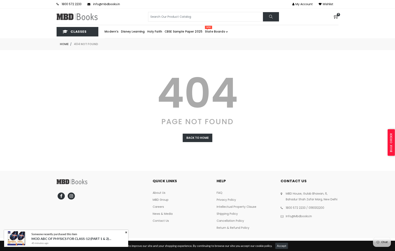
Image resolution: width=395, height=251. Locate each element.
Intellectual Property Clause (236, 207)
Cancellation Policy (230, 221)
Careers (158, 207)
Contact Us (161, 221)
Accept (281, 245)
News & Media (163, 214)
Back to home (197, 138)
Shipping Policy (227, 214)
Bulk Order (391, 142)
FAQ (219, 193)
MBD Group (160, 200)
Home (64, 44)
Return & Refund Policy (233, 228)
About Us (159, 193)
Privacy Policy (226, 200)
